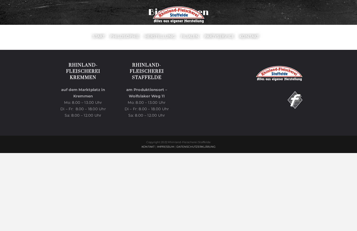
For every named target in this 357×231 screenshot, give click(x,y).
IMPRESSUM (165, 146)
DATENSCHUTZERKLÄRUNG (195, 146)
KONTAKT (148, 146)
